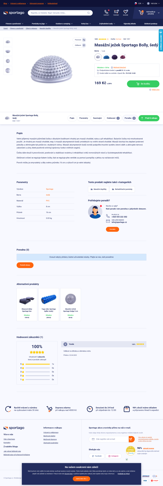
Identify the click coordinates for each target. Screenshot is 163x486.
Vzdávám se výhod (124, 474)
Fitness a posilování (16, 28)
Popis (72, 118)
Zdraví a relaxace (31, 28)
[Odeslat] (132, 439)
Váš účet (154, 3)
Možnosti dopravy (50, 439)
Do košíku (145, 84)
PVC (48, 201)
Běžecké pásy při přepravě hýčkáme (17, 455)
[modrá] (106, 57)
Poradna (129, 118)
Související (97, 118)
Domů (6, 28)
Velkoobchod (52, 3)
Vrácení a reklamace (18, 3)
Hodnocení (112, 118)
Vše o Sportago (9, 439)
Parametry (83, 118)
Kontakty (112, 229)
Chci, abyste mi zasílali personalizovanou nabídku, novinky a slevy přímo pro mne (148, 439)
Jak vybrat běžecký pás (12, 451)
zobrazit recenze (148, 448)
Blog (5, 3)
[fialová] (114, 57)
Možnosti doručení (119, 67)
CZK (139, 3)
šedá (48, 195)
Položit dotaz (25, 265)
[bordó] (122, 57)
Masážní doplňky (45, 28)
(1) (107, 39)
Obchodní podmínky (50, 443)
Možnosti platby (49, 436)
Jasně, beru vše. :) (81, 479)
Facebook (98, 456)
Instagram (114, 456)
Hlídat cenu (155, 89)
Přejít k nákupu (151, 118)
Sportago (118, 39)
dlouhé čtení (69, 474)
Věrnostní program (37, 3)
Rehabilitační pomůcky (123, 189)
